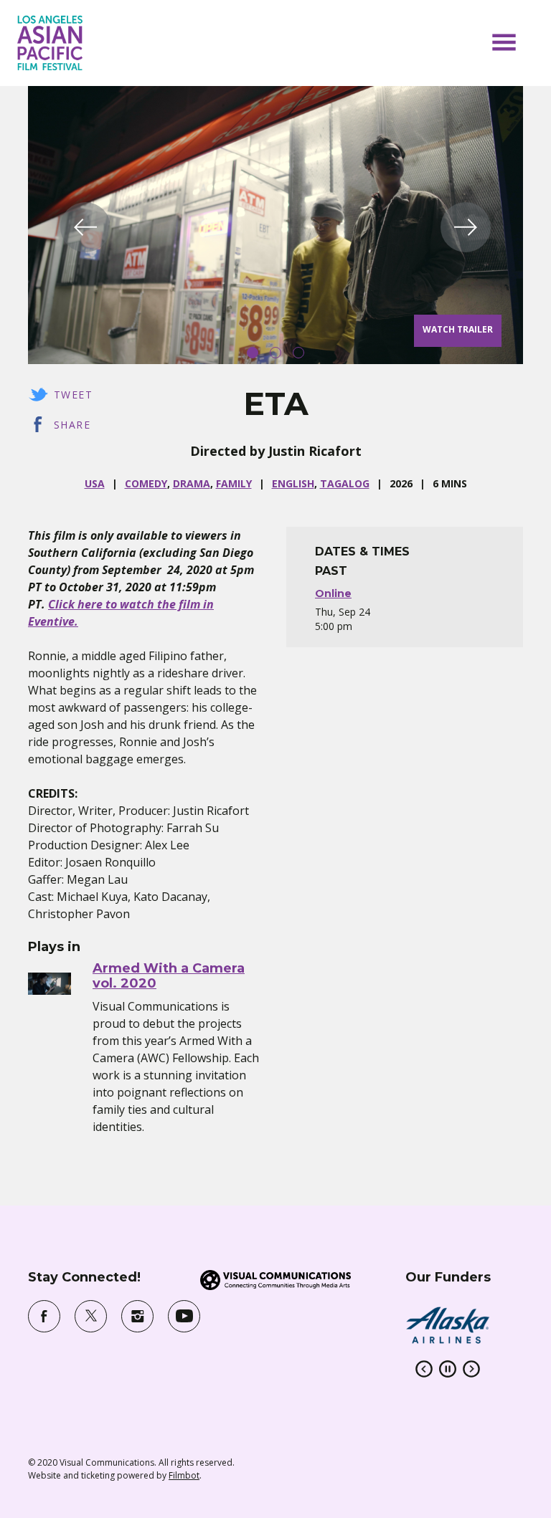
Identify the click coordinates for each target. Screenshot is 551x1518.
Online (333, 593)
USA (95, 483)
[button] (504, 42)
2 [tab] (275, 352)
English (293, 483)
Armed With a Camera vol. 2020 (169, 976)
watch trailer (458, 329)
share (72, 424)
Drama (191, 483)
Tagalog (344, 483)
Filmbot (184, 1475)
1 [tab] (252, 352)
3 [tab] (298, 352)
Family (234, 483)
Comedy (146, 483)
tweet (73, 394)
